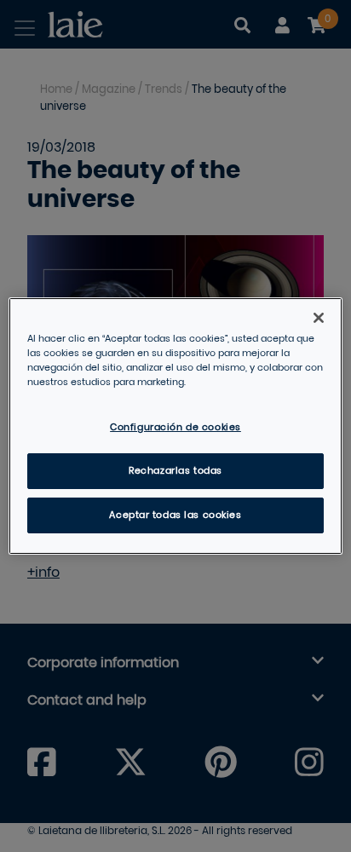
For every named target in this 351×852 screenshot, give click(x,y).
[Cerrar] (318, 318)
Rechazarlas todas (175, 470)
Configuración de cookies (175, 427)
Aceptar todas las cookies (175, 515)
